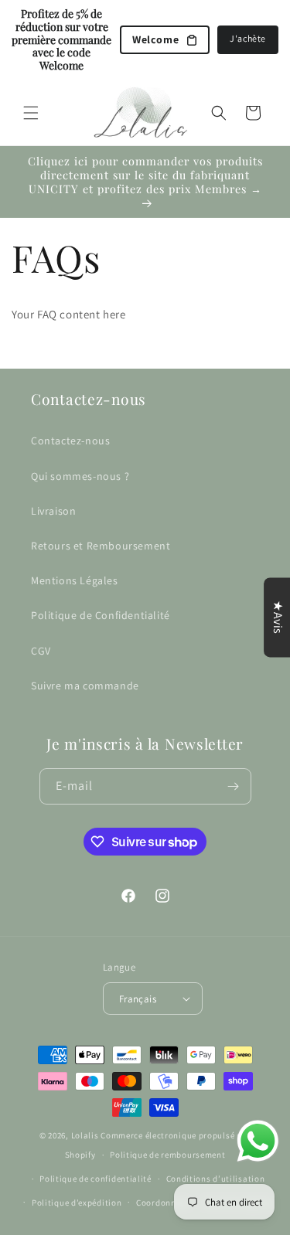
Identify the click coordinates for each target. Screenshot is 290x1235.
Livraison (53, 511)
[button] (31, 113)
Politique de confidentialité (95, 1178)
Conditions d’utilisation (215, 1178)
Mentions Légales (74, 580)
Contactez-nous (70, 440)
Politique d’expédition (76, 1202)
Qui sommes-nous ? (80, 476)
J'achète (248, 38)
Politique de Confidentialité (100, 615)
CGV (41, 651)
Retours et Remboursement (100, 546)
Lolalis (85, 1135)
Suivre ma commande (85, 685)
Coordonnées (162, 1202)
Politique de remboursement (167, 1154)
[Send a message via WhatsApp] (258, 1141)
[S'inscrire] (234, 786)
